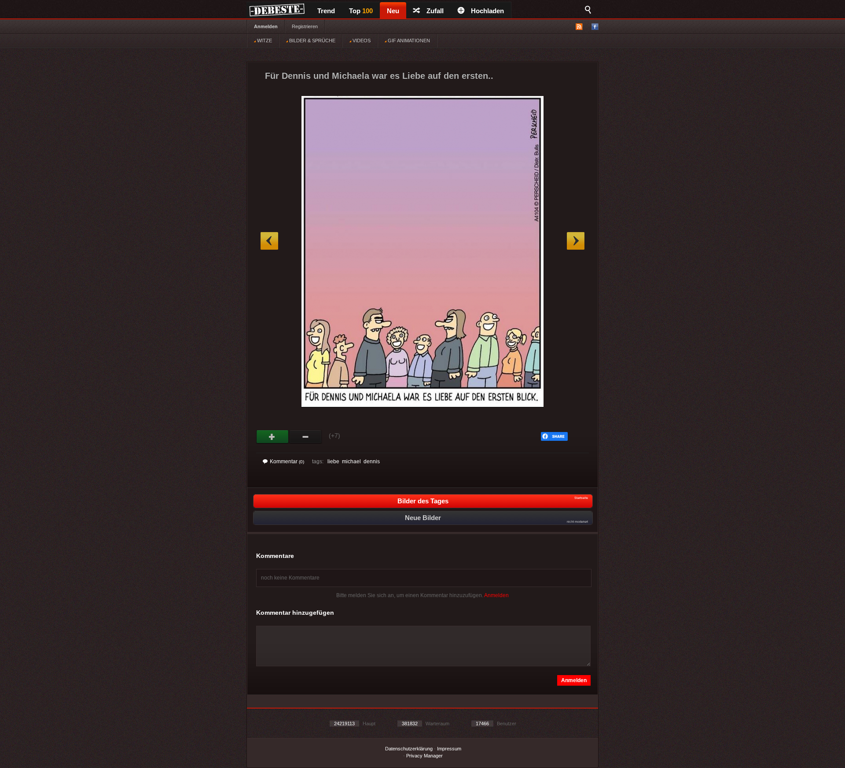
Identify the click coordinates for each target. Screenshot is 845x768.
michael (351, 461)
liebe (333, 461)
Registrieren (305, 26)
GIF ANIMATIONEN (408, 40)
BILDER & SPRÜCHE (311, 40)
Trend (326, 11)
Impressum (449, 748)
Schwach (305, 437)
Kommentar (287, 461)
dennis (372, 461)
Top (361, 11)
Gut (272, 437)
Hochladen (487, 11)
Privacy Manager (424, 755)
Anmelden (266, 26)
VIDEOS (361, 40)
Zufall (435, 11)
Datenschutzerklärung (409, 748)
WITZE (264, 40)
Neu (393, 11)
